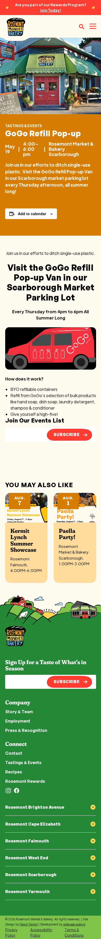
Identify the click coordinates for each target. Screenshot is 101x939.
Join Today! (50, 10)
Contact (13, 753)
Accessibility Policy (41, 932)
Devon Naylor (29, 924)
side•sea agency (74, 924)
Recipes (13, 771)
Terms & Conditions (74, 932)
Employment (17, 721)
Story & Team (19, 711)
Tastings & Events (23, 125)
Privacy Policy (11, 932)
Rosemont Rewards (25, 781)
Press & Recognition (26, 730)
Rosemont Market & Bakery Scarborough (71, 148)
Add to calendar (32, 213)
